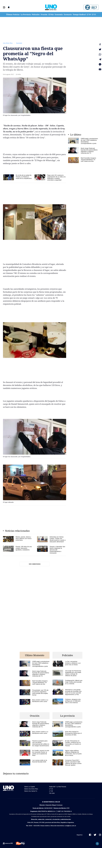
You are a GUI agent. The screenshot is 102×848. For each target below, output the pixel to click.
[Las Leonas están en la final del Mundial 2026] (35, 762)
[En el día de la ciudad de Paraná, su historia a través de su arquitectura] (18, 177)
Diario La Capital (29, 786)
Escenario (68, 14)
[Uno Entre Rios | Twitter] (95, 835)
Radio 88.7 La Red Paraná (57, 786)
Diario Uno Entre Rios (31, 789)
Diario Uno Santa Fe (30, 791)
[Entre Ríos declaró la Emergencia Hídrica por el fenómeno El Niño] (67, 734)
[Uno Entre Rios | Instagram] (100, 835)
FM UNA (52, 793)
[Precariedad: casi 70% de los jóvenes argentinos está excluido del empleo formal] (35, 692)
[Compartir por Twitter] (100, 49)
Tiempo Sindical (79, 14)
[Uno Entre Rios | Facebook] (90, 835)
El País (51, 14)
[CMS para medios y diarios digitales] (8, 843)
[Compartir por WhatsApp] (100, 54)
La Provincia (26, 14)
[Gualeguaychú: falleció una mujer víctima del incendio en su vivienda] (67, 683)
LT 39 (89, 14)
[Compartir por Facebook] (100, 44)
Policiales (36, 14)
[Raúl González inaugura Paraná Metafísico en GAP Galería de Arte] (83, 160)
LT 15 (94, 14)
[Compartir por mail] (100, 69)
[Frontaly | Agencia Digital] (19, 843)
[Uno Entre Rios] (51, 7)
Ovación (44, 14)
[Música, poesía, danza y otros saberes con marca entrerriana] (17, 539)
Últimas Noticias (13, 14)
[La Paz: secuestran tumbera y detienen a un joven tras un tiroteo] (67, 664)
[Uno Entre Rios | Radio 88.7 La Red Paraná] (90, 7)
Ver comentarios (34, 564)
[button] (4, 7)
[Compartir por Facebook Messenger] (100, 64)
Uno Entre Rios (8, 43)
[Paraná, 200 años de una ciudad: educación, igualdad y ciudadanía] (17, 550)
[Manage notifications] (97, 843)
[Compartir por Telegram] (100, 59)
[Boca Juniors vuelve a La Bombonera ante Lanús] (35, 702)
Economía (59, 14)
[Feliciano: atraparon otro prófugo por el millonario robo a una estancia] (67, 701)
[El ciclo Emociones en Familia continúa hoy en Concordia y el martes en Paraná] (67, 743)
